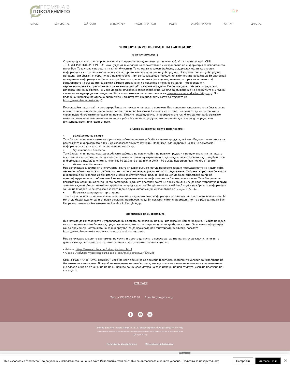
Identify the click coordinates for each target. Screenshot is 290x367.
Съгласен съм (268, 361)
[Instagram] (149, 314)
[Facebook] (130, 314)
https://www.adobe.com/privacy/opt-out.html (104, 249)
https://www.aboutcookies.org (82, 231)
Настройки (243, 361)
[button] (237, 10)
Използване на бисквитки (159, 344)
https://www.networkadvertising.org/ (189, 93)
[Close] (285, 361)
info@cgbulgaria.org (160, 297)
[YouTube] (140, 314)
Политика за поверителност (122, 344)
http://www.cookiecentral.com (125, 231)
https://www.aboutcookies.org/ (82, 100)
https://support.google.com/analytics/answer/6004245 (121, 252)
